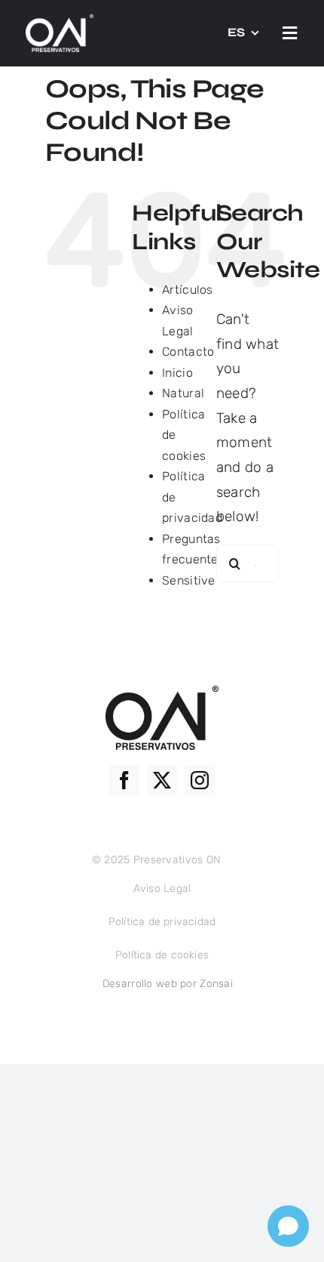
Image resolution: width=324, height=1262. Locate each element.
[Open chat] (288, 1226)
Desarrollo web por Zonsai (167, 983)
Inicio (177, 373)
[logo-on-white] (59, 21)
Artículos (187, 289)
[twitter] (162, 780)
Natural (183, 393)
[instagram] (200, 780)
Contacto (188, 351)
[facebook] (124, 780)
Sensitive (188, 580)
